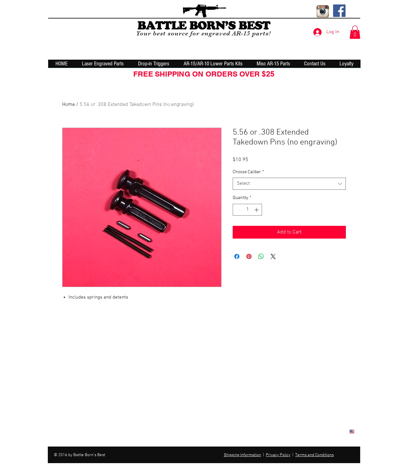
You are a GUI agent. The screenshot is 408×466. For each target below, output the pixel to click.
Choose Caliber (248, 172)
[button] (355, 32)
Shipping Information (242, 455)
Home (68, 104)
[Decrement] (238, 209)
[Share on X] (273, 256)
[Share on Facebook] (237, 256)
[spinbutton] (247, 209)
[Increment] (257, 209)
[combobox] (289, 184)
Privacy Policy (278, 455)
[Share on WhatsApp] (261, 256)
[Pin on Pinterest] (249, 256)
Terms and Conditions (314, 455)
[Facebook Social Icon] (339, 10)
